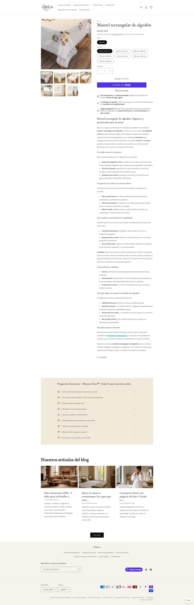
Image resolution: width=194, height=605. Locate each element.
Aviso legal (150, 597)
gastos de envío (118, 34)
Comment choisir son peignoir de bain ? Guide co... (133, 496)
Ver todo (97, 535)
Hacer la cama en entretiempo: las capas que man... (96, 496)
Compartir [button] (103, 357)
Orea (56, 597)
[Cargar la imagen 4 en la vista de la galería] (85, 78)
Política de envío (108, 597)
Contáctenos (115, 556)
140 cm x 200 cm (105, 61)
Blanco (102, 42)
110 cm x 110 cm (122, 51)
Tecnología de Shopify (64, 597)
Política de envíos (122, 553)
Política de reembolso (72, 553)
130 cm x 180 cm (139, 56)
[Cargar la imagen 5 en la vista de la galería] (47, 90)
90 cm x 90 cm (104, 51)
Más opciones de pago (121, 90)
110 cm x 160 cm (105, 56)
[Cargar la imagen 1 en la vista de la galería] (47, 78)
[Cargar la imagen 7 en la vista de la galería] (72, 90)
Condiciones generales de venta (85, 556)
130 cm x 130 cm (139, 51)
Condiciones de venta (138, 597)
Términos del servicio (94, 597)
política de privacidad (106, 553)
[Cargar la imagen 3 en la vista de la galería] (72, 78)
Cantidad (100, 66)
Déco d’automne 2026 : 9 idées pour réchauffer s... (58, 494)
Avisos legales (104, 556)
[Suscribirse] (78, 569)
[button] (82, 5)
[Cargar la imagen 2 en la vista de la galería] (60, 78)
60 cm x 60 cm (122, 56)
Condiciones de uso (89, 553)
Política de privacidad (79, 597)
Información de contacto (122, 597)
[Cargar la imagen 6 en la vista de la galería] (60, 90)
